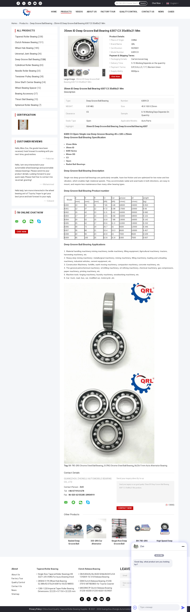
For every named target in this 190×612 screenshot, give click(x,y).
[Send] (183, 607)
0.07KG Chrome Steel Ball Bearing (119, 465)
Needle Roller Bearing (25, 71)
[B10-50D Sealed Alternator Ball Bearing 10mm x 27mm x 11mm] (83, 52)
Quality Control (128, 12)
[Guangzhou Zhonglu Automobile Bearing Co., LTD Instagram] (40, 3)
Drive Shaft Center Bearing (28, 82)
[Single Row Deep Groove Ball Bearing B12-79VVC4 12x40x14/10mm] (119, 528)
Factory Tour (108, 12)
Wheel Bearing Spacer (25, 88)
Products (66, 12)
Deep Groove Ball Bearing (41, 23)
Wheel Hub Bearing (24, 48)
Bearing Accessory (24, 93)
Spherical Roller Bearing (26, 105)
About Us (92, 12)
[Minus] (183, 546)
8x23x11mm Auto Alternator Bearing (151, 465)
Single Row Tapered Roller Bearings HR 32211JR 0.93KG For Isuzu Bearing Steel (56, 575)
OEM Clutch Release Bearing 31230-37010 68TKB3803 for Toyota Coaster (97, 582)
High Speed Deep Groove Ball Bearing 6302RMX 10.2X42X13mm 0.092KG (164, 542)
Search (143, 3)
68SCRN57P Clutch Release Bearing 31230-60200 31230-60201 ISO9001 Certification (96, 590)
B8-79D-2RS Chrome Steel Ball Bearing (86, 465)
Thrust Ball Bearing (24, 99)
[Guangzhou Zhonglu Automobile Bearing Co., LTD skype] (40, 221)
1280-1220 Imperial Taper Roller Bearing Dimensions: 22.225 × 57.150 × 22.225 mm (57, 589)
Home (54, 12)
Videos (79, 12)
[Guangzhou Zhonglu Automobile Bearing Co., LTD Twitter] (24, 3)
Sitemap (15, 594)
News (161, 12)
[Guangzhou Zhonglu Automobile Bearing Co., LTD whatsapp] (25, 221)
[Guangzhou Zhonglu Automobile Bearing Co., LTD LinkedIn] (29, 3)
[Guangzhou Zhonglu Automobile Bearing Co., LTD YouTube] (34, 3)
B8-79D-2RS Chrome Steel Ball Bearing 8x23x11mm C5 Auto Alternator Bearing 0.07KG (142, 542)
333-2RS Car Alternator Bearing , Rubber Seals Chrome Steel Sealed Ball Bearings (96, 542)
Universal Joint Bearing (26, 53)
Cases (171, 12)
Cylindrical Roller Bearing (27, 65)
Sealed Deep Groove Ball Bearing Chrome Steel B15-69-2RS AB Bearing (74, 542)
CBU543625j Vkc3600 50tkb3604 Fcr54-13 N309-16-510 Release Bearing (97, 575)
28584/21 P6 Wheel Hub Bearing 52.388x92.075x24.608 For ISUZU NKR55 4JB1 (56, 583)
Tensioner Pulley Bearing (27, 76)
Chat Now (156, 3)
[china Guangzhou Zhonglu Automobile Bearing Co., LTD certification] (23, 125)
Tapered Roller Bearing (26, 36)
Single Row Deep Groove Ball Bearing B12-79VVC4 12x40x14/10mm (119, 542)
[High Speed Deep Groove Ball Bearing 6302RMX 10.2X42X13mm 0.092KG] (164, 528)
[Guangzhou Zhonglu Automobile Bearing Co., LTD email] (18, 221)
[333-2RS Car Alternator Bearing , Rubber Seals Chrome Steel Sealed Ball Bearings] (96, 528)
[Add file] (135, 607)
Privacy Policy (35, 609)
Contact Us (148, 12)
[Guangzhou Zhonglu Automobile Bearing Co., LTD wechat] (33, 221)
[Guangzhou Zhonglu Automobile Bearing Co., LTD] (27, 12)
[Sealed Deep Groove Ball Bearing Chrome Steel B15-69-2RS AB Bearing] (74, 528)
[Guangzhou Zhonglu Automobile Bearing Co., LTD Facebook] (18, 3)
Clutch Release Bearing (26, 42)
